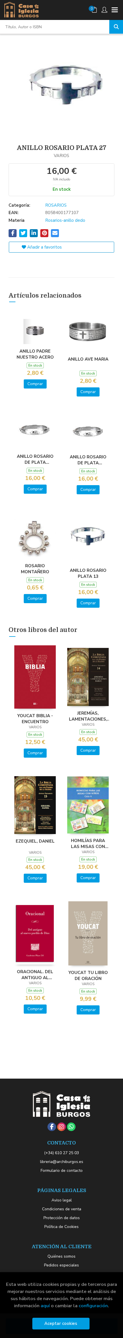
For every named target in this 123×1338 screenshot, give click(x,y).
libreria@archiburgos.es (61, 1161)
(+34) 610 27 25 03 (61, 1153)
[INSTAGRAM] (61, 1127)
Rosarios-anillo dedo (65, 220)
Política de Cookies (61, 1226)
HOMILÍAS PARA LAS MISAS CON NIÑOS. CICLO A (88, 843)
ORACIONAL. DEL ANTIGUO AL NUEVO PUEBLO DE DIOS (35, 974)
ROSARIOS (56, 205)
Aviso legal (61, 1200)
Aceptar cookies (60, 1323)
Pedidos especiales (61, 1265)
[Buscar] (116, 27)
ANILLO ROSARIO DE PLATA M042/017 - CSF (88, 459)
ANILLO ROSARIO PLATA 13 (88, 573)
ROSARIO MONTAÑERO (35, 568)
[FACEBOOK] (51, 1127)
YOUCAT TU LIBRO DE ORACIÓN (88, 975)
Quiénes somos (61, 1256)
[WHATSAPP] (71, 1127)
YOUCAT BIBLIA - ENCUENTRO (35, 718)
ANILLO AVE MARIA (88, 359)
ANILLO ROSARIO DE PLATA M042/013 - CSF (35, 459)
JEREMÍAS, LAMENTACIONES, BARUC (88, 716)
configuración (93, 1305)
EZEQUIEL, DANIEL (35, 841)
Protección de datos (61, 1218)
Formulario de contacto (62, 1170)
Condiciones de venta (61, 1209)
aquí (45, 1305)
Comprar (35, 384)
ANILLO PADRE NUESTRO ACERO (35, 354)
